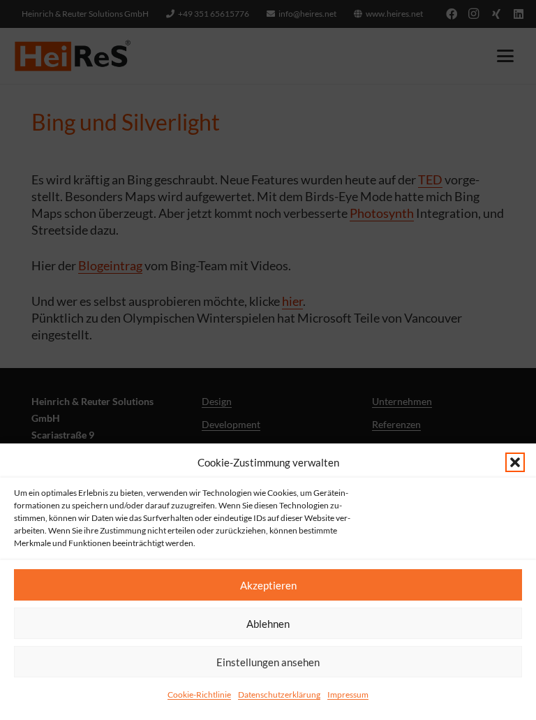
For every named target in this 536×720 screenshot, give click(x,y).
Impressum (347, 694)
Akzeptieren (268, 585)
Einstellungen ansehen (268, 662)
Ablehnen (268, 623)
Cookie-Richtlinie (199, 694)
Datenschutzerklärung (279, 694)
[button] (515, 462)
